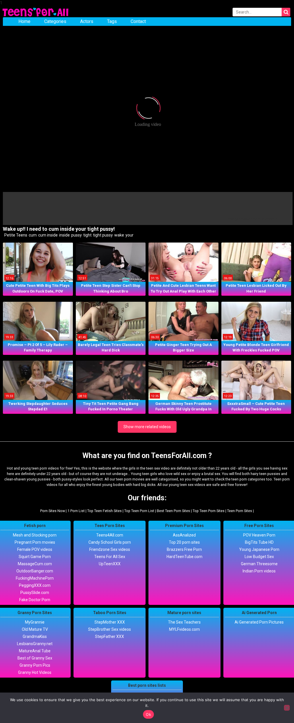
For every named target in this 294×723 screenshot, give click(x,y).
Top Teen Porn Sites (209, 511)
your (129, 235)
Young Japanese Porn (259, 549)
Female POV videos (34, 549)
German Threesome (259, 564)
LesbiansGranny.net (35, 643)
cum (32, 235)
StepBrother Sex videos (109, 629)
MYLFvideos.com (184, 629)
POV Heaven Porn (259, 535)
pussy (76, 235)
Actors (86, 21)
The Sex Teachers (184, 622)
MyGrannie (35, 622)
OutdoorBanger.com (34, 571)
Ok (148, 714)
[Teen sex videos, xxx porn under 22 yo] (36, 11)
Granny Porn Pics (35, 665)
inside (64, 235)
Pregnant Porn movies (35, 542)
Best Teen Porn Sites (173, 511)
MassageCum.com (35, 564)
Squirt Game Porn (35, 556)
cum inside (47, 235)
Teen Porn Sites (239, 511)
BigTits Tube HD (259, 542)
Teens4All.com (109, 535)
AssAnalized (184, 535)
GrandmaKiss (35, 636)
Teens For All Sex (109, 556)
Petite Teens (15, 235)
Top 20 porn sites (184, 542)
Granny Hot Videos (34, 672)
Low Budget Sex (259, 556)
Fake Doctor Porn (34, 599)
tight (87, 235)
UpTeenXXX (110, 564)
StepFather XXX (109, 636)
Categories (55, 21)
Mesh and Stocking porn (35, 535)
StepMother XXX (109, 622)
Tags (112, 21)
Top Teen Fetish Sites (104, 511)
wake (118, 235)
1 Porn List (76, 511)
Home (24, 21)
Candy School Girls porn (109, 542)
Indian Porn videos (259, 571)
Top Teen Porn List (139, 511)
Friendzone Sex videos (109, 549)
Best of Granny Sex (35, 658)
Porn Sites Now (52, 511)
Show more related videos (147, 426)
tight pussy (102, 235)
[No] (287, 708)
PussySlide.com (34, 592)
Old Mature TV (35, 629)
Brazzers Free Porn (184, 549)
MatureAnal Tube (35, 651)
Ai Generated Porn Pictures (259, 622)
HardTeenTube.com (184, 556)
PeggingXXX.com (35, 585)
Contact (138, 21)
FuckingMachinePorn (35, 578)
